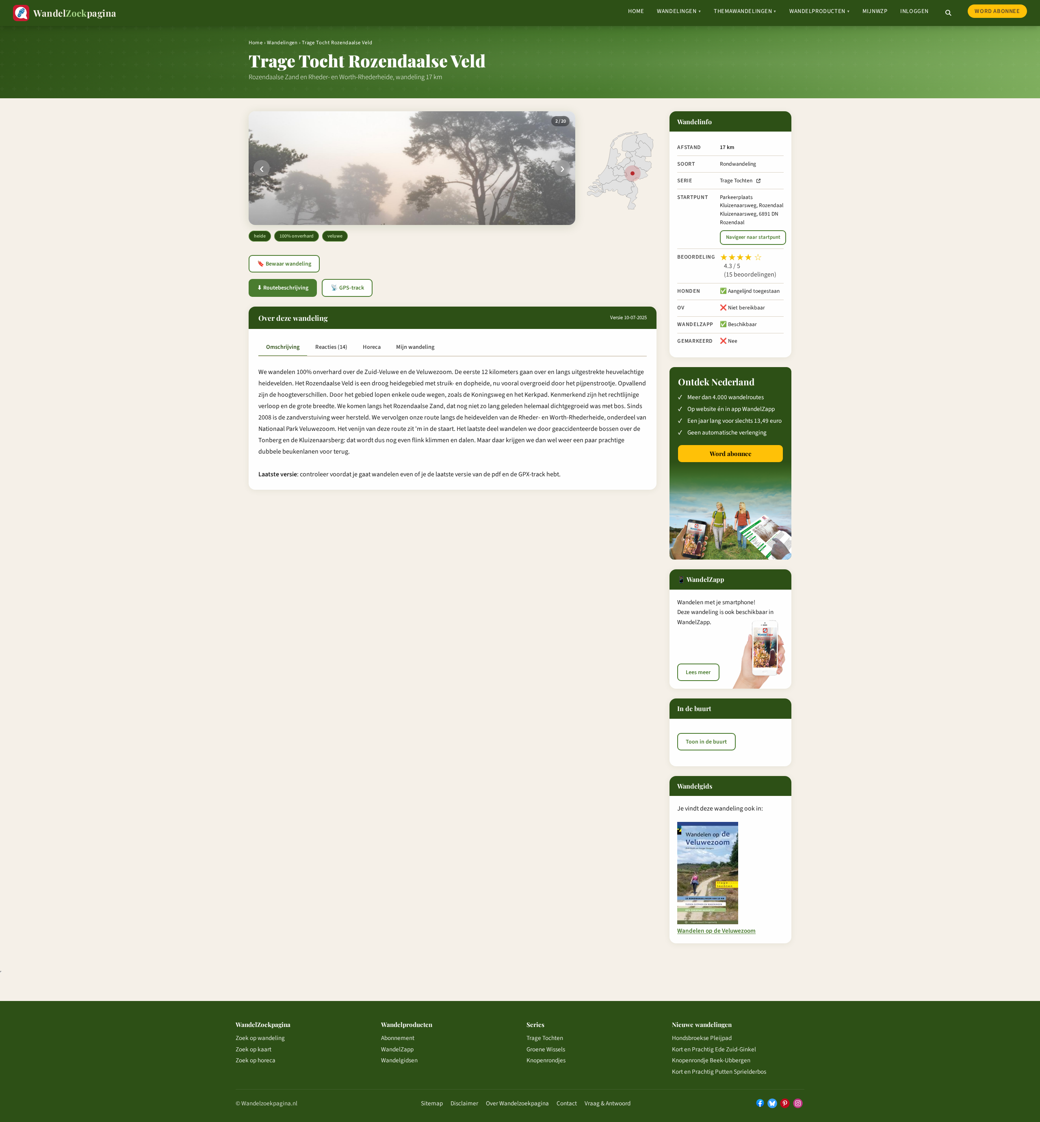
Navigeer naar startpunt (753, 237)
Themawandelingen (745, 11)
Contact (567, 1103)
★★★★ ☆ (741, 257)
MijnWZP (874, 11)
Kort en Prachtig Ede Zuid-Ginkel (714, 1049)
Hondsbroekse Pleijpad (702, 1037)
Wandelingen (679, 11)
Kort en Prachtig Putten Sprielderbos (719, 1071)
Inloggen (914, 11)
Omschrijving (282, 347)
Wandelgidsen (399, 1060)
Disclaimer (464, 1103)
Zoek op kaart (253, 1049)
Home (636, 11)
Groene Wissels (545, 1049)
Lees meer (698, 672)
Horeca (372, 347)
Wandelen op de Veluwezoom (716, 931)
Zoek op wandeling (260, 1037)
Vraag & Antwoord (607, 1103)
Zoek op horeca (255, 1060)
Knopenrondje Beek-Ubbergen (711, 1060)
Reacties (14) (331, 347)
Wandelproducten (819, 11)
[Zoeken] (948, 12)
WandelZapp (397, 1049)
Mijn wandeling (415, 347)
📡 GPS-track (347, 288)
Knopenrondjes (546, 1060)
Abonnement (397, 1037)
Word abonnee (997, 11)
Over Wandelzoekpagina (517, 1103)
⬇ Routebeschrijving (282, 288)
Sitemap (432, 1103)
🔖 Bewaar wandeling (284, 264)
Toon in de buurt (706, 742)
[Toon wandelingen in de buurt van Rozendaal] (632, 173)
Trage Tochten (736, 180)
